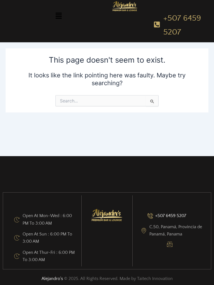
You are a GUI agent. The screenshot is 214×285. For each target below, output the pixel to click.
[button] (58, 16)
